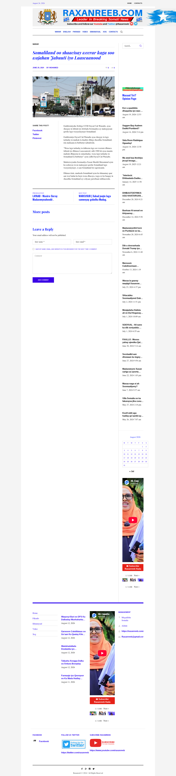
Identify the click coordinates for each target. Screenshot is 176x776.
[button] (137, 575)
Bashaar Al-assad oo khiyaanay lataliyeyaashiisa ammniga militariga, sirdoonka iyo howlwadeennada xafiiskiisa (132, 212)
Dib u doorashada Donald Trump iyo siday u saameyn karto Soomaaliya (131, 247)
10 (124, 454)
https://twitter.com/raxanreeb (75, 752)
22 (142, 458)
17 (124, 458)
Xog (34, 634)
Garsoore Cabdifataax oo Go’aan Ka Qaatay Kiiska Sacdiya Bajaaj (73, 633)
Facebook (37, 130)
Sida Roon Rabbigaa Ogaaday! (132, 141)
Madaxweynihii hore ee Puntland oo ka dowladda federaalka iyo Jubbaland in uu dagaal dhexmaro (132, 229)
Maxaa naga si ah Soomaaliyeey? (130, 385)
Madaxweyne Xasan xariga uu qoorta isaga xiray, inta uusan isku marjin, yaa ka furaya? (132, 370)
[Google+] (85, 768)
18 (128, 458)
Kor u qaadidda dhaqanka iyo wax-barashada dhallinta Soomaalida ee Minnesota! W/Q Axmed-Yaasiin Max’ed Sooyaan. (132, 109)
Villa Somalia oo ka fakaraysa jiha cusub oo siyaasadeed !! (132, 400)
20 (135, 458)
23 (146, 458)
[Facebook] (81, 768)
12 (131, 454)
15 (142, 454)
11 (128, 454)
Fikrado (36, 618)
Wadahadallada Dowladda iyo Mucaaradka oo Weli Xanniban (71, 647)
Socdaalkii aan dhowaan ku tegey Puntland (131, 356)
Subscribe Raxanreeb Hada (133, 567)
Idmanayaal (37, 623)
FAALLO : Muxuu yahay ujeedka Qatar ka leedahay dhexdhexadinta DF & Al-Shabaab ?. (132, 341)
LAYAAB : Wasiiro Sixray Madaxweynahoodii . (45, 197)
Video (35, 629)
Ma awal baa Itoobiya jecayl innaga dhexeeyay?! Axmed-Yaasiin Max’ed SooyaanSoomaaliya (132, 159)
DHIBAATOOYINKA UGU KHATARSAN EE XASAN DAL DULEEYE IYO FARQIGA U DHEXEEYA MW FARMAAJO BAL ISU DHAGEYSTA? (132, 194)
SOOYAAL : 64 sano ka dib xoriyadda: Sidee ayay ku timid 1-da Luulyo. (132, 326)
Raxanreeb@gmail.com (133, 637)
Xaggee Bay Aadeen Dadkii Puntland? (132, 127)
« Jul (131, 471)
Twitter (36, 134)
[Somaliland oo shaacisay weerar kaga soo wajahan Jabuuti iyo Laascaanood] (74, 97)
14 (139, 454)
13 (135, 454)
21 (139, 458)
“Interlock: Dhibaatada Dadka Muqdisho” (131, 177)
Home (35, 613)
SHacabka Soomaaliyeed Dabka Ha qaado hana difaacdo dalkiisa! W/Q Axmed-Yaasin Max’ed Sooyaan (132, 297)
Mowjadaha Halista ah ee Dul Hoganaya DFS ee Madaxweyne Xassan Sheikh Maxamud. (132, 311)
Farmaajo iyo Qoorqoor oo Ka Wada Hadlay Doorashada (72, 677)
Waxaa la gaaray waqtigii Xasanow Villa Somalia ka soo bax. (132, 282)
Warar (36, 44)
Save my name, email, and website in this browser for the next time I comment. (66, 249)
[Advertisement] (131, 70)
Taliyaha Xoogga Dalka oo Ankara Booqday (72, 662)
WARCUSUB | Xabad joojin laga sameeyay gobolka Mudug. (95, 197)
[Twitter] (93, 768)
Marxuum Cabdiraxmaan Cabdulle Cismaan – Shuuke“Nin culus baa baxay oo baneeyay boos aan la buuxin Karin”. (132, 264)
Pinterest (37, 138)
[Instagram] (89, 768)
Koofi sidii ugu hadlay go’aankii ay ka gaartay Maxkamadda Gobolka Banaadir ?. (132, 414)
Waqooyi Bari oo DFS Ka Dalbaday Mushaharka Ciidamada (73, 618)
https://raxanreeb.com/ (133, 631)
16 (146, 454)
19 (131, 458)
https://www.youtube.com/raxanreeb (107, 750)
